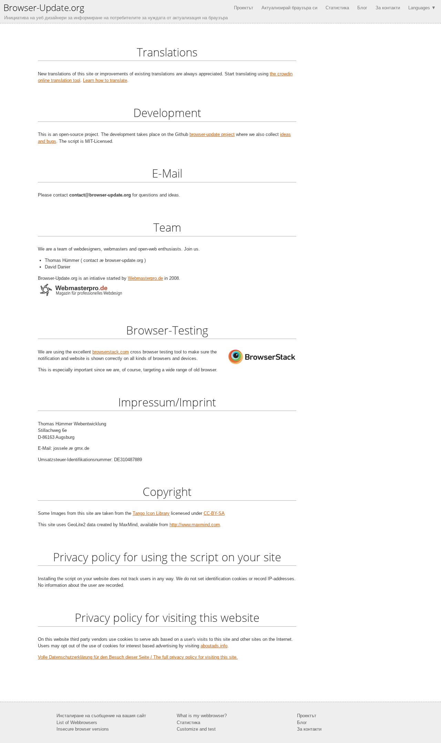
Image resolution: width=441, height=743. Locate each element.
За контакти (388, 7)
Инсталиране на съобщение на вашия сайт (101, 715)
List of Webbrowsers (77, 722)
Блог (362, 7)
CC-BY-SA (214, 513)
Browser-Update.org (43, 7)
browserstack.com (110, 351)
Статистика (337, 7)
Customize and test (196, 729)
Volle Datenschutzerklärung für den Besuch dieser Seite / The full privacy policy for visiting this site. (138, 657)
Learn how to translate (105, 80)
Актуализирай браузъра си (289, 7)
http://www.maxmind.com (195, 524)
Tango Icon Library (151, 513)
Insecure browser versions (83, 729)
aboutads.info (214, 645)
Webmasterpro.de (145, 278)
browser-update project (212, 134)
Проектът (243, 7)
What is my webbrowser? (202, 715)
